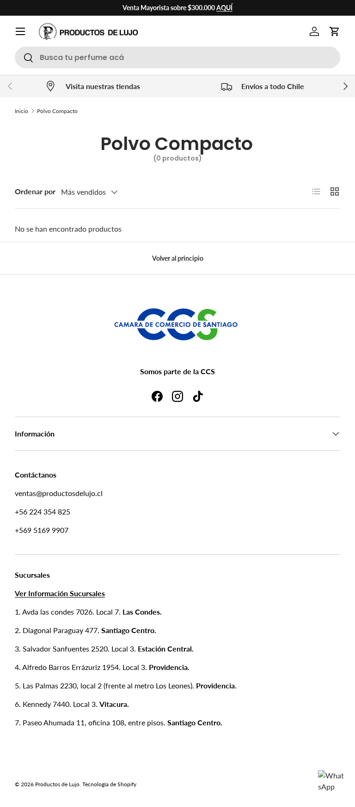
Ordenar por (35, 191)
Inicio (21, 111)
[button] (334, 31)
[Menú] (20, 31)
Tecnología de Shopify (109, 784)
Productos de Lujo (57, 784)
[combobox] (177, 57)
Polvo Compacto (57, 111)
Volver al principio (177, 258)
